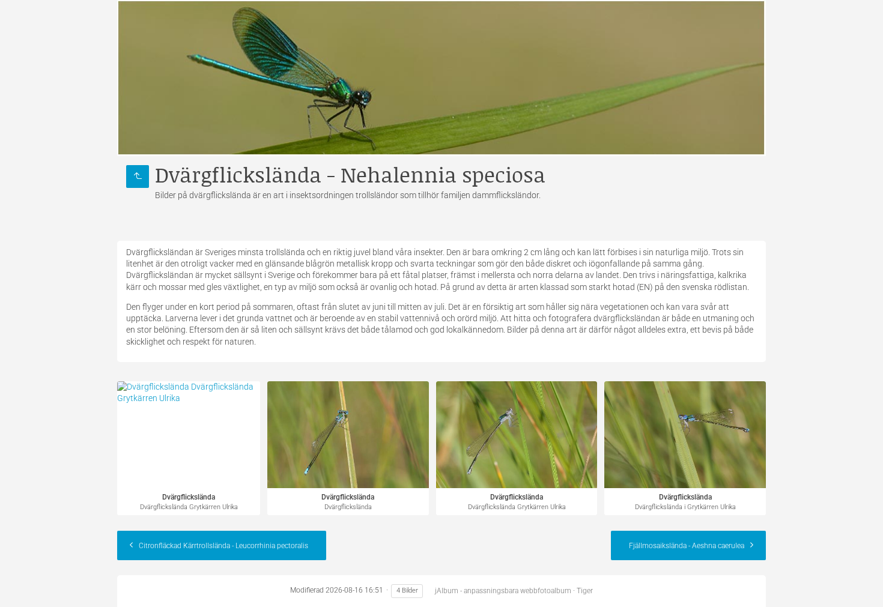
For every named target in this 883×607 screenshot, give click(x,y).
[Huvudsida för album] (441, 78)
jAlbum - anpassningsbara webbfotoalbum (503, 591)
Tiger (585, 591)
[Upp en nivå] (137, 176)
